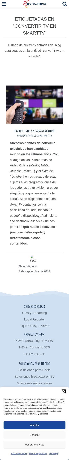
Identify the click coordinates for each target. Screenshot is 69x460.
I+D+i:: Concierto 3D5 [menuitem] (34, 347)
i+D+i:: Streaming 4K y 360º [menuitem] (34, 340)
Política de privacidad (38, 453)
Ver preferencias (34, 444)
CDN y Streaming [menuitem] (34, 313)
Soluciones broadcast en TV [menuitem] (34, 376)
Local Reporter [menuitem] (34, 319)
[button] (63, 391)
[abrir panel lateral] (4, 4)
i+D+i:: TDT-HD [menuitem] (34, 354)
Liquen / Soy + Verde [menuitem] (34, 326)
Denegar (34, 434)
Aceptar (34, 425)
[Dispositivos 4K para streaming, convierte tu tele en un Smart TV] (34, 105)
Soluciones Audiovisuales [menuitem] (35, 383)
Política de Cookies (19, 453)
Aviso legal (53, 453)
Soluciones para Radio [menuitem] (35, 370)
